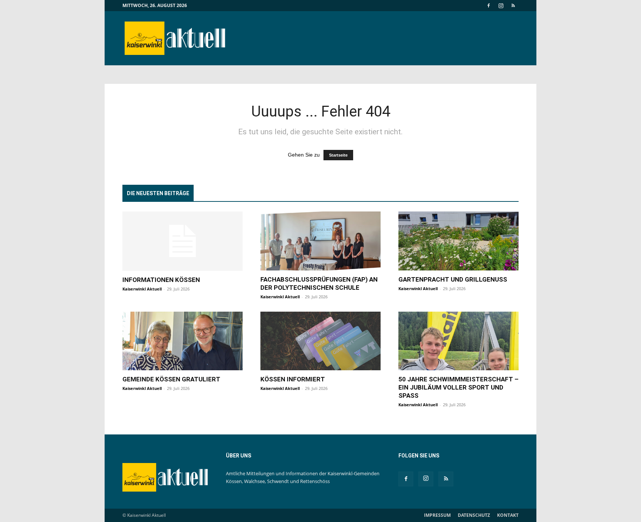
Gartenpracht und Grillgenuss (452, 279)
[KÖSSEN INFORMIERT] (320, 341)
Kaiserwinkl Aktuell (142, 289)
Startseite (338, 155)
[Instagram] (500, 5)
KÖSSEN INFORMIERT (292, 379)
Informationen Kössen (161, 279)
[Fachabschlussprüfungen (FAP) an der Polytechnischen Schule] (320, 240)
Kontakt (508, 515)
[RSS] (513, 5)
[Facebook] (488, 5)
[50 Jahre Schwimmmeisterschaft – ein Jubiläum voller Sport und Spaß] (458, 341)
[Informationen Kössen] (182, 241)
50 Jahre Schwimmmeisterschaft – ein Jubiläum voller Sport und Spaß (458, 387)
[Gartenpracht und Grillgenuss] (458, 240)
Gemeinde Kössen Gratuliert (171, 379)
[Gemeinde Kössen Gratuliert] (182, 341)
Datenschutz (474, 515)
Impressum (437, 515)
